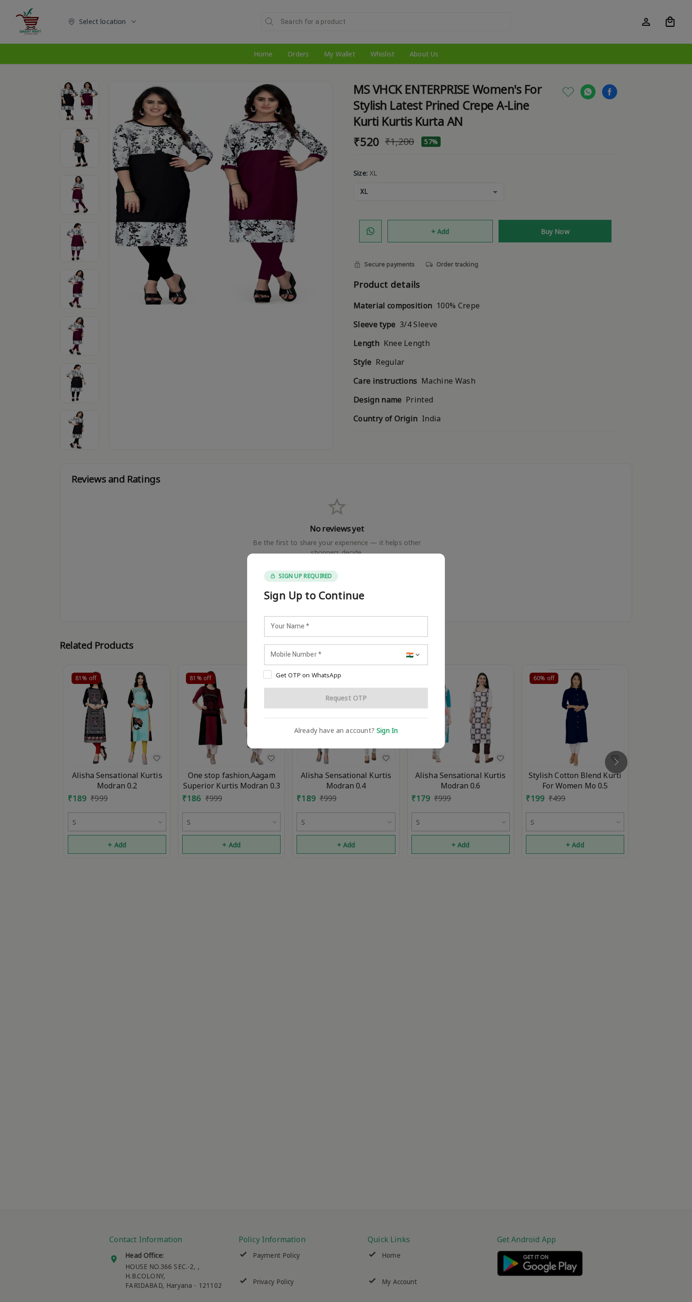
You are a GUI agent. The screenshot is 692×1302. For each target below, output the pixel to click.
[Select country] (413, 654)
